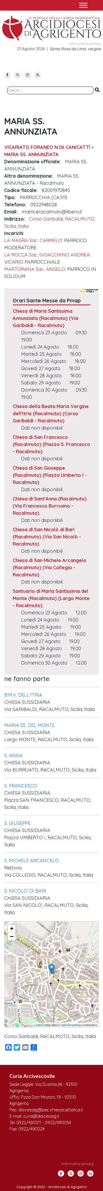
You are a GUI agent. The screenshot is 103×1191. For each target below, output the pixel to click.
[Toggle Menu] (83, 5)
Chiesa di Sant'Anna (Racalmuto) (50, 499)
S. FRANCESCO (20, 786)
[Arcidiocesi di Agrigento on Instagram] (28, 75)
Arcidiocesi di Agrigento (67, 1187)
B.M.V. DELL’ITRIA (23, 695)
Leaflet (38, 1025)
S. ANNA (13, 755)
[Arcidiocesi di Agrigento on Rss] (38, 75)
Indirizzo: (14, 219)
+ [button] (11, 928)
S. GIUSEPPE (17, 823)
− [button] (11, 936)
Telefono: (15, 205)
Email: (10, 212)
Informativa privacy (85, 43)
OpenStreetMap (71, 1025)
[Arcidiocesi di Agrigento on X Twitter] (17, 75)
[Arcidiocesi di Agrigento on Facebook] (7, 75)
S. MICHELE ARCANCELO (31, 861)
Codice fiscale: (21, 190)
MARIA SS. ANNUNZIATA (31, 154)
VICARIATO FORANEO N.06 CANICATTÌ (47, 147)
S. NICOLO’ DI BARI (25, 891)
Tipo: (10, 197)
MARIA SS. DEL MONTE (29, 725)
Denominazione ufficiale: (32, 161)
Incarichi (13, 233)
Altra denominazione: (28, 176)
